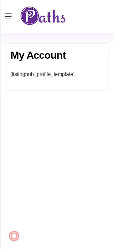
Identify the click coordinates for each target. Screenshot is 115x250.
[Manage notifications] (14, 236)
